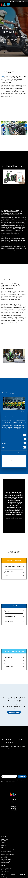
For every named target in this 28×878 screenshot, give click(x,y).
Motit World (8, 657)
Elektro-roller (9, 621)
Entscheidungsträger (6, 868)
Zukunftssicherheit (6, 859)
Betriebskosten (5, 862)
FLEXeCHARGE (9, 666)
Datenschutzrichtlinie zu (10, 781)
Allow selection (14, 460)
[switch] (24, 439)
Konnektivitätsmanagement (13, 566)
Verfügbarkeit (4, 857)
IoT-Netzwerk (9, 575)
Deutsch (23, 1)
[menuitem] (12, 1)
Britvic (7, 662)
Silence (3, 76)
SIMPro (3, 842)
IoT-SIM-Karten (5, 839)
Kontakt (22, 876)
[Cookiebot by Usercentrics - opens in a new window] (20, 412)
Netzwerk (3, 844)
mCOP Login (18, 1)
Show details (21, 452)
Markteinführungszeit (6, 861)
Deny (14, 464)
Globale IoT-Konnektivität (7, 854)
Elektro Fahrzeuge (10, 616)
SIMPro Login (12, 1)
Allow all (14, 457)
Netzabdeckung (5, 840)
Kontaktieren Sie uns (14, 712)
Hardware (3, 845)
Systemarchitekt (5, 871)
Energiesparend (5, 856)
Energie (7, 612)
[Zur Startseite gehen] (14, 794)
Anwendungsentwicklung (7, 848)
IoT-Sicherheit (9, 571)
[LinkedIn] (13, 802)
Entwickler (4, 869)
